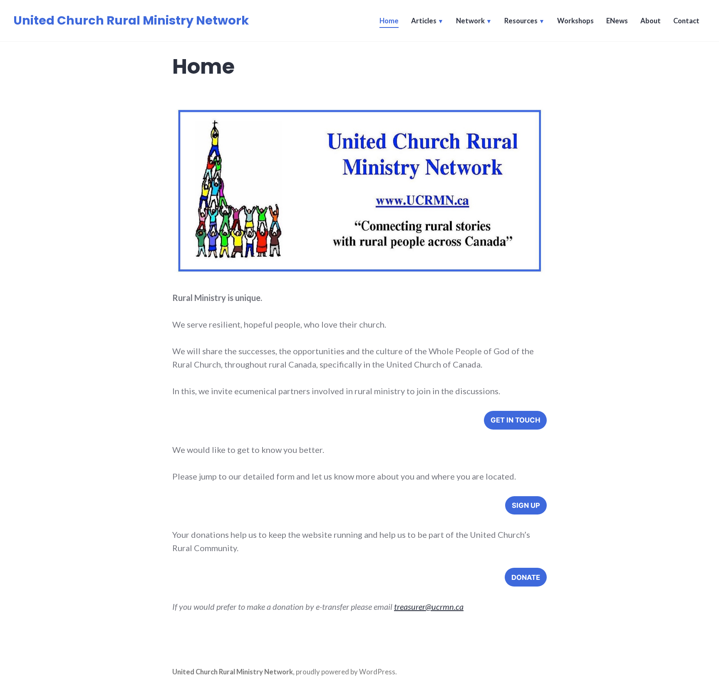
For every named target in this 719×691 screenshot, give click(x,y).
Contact (686, 21)
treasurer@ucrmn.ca (429, 606)
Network (470, 21)
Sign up (526, 505)
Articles (423, 21)
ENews (617, 21)
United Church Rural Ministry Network (131, 20)
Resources (521, 21)
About (650, 21)
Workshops (575, 21)
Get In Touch (515, 420)
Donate (525, 577)
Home (389, 21)
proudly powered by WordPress (345, 672)
